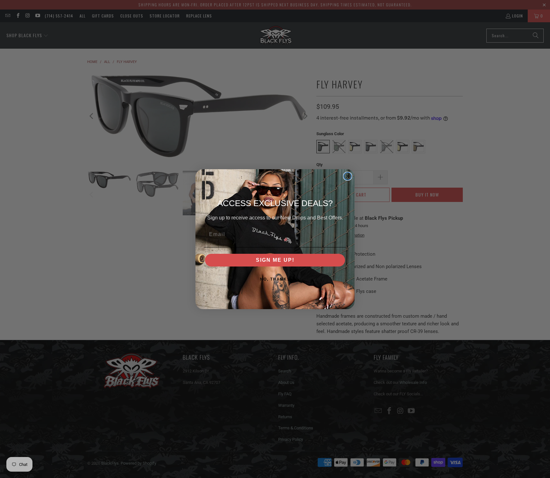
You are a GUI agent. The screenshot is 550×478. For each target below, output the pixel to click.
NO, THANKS (275, 279)
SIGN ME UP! (275, 260)
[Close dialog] (347, 176)
